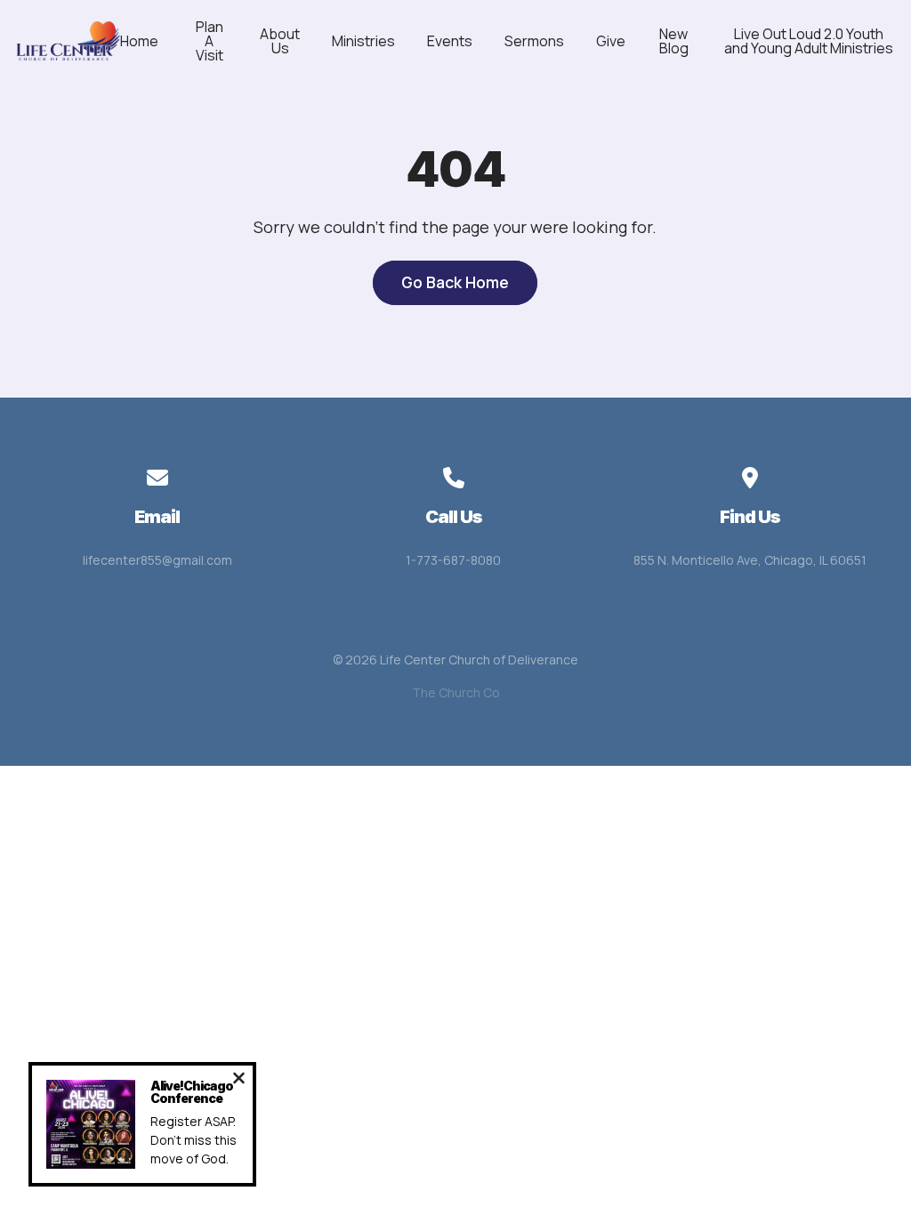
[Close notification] (239, 1080)
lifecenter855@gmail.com (157, 559)
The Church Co (456, 692)
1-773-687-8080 (453, 559)
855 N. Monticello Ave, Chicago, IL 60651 (750, 559)
